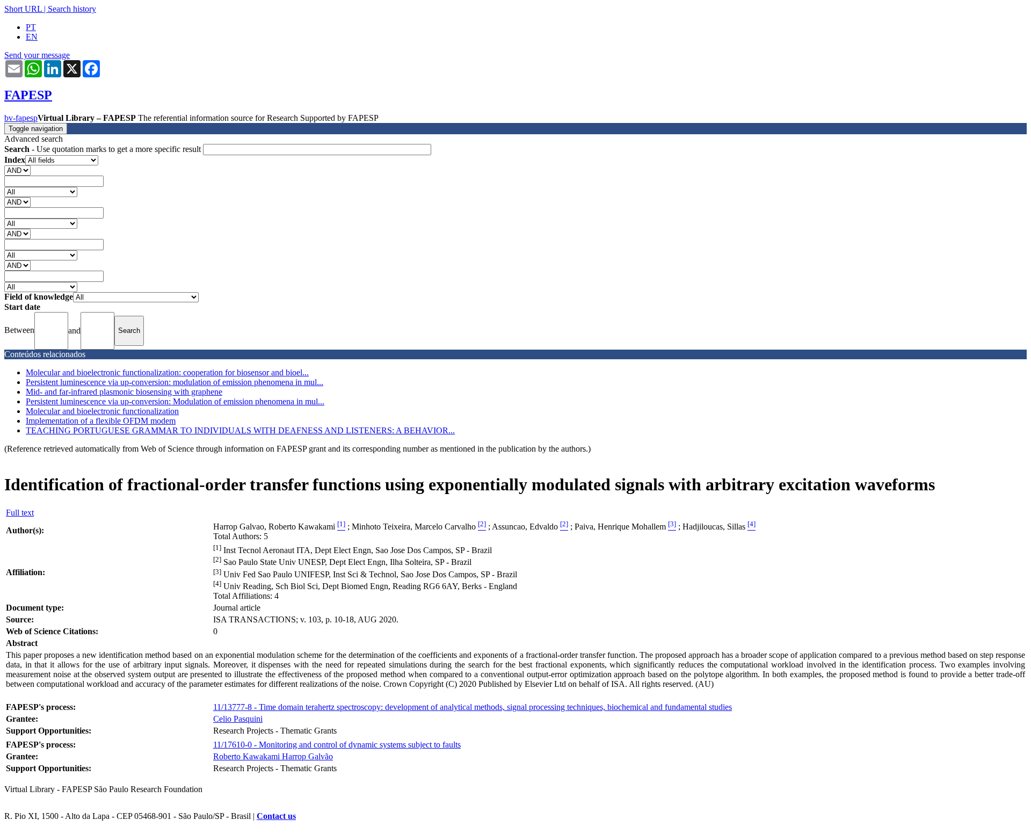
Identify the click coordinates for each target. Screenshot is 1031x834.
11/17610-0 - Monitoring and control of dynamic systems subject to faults (337, 744)
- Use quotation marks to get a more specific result (103, 149)
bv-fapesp (21, 117)
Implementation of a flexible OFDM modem (101, 420)
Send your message (37, 55)
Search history (72, 8)
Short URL (23, 8)
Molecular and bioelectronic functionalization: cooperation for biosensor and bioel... (167, 372)
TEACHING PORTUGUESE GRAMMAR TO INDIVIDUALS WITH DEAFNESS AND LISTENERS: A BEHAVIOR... (240, 430)
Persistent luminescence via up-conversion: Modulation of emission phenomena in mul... (175, 401)
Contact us (276, 816)
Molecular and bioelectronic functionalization (102, 411)
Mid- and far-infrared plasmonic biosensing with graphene (124, 391)
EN (32, 36)
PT (31, 27)
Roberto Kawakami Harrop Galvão (273, 756)
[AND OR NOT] (17, 170)
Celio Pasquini (238, 718)
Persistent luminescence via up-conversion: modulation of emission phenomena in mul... (174, 382)
